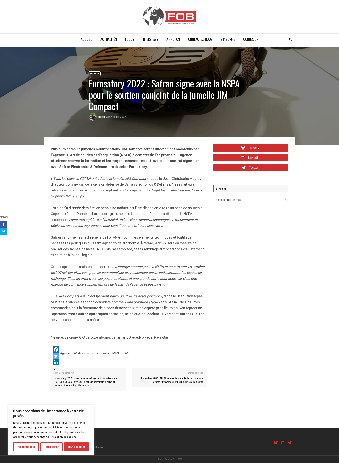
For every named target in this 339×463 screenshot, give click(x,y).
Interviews (150, 39)
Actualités (108, 39)
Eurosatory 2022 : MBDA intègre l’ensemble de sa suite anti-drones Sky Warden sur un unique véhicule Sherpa (172, 380)
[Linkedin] (56, 362)
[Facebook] (56, 349)
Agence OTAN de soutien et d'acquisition (85, 353)
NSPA (115, 353)
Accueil (86, 39)
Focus (129, 39)
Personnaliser (26, 446)
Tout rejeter (51, 446)
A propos (173, 39)
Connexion (250, 39)
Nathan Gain (104, 116)
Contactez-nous (200, 39)
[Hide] (54, 369)
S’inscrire (228, 39)
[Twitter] (56, 356)
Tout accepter (76, 446)
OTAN (125, 353)
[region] (51, 430)
